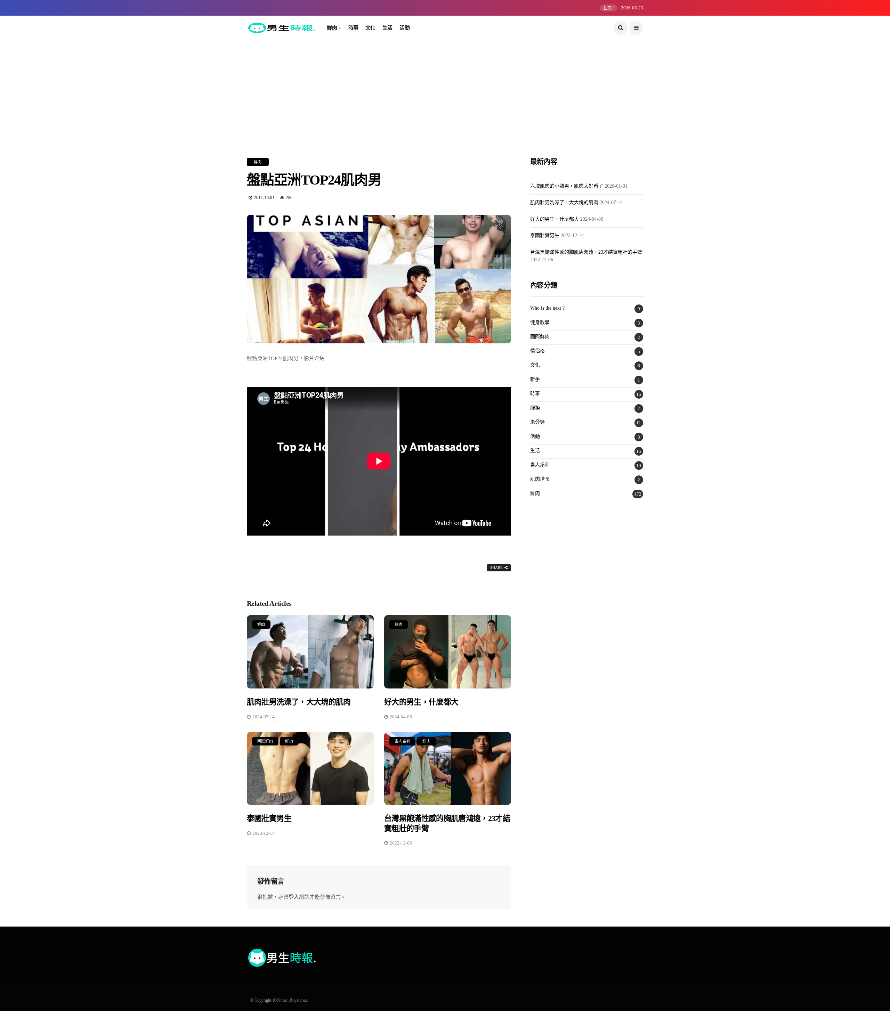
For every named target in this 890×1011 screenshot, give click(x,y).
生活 (387, 28)
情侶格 (537, 350)
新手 (535, 379)
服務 (535, 407)
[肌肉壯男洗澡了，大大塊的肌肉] (310, 651)
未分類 (537, 422)
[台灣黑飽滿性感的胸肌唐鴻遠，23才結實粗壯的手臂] (447, 768)
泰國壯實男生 (269, 818)
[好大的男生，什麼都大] (447, 651)
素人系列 (402, 741)
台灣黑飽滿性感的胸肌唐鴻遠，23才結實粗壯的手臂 (586, 252)
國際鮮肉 (265, 741)
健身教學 (540, 322)
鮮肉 (332, 28)
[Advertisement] (445, 88)
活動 (404, 28)
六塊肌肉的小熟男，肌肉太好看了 (566, 186)
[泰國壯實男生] (310, 768)
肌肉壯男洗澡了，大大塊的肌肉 (299, 702)
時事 (353, 28)
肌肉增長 (540, 479)
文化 (370, 28)
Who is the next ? (547, 308)
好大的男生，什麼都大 (421, 702)
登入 (294, 897)
